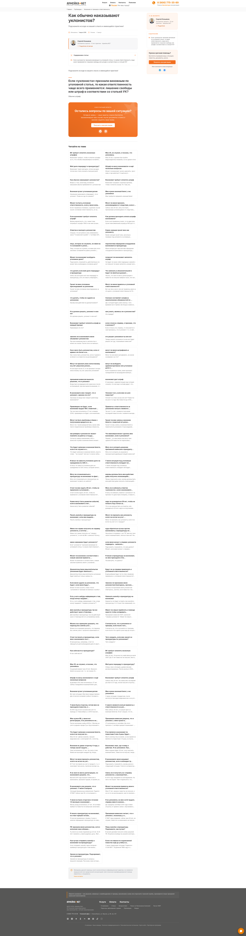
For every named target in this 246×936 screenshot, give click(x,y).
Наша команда (97, 925)
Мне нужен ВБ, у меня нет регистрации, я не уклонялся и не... (84, 720)
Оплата (113, 2)
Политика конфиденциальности (111, 925)
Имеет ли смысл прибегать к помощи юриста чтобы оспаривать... (120, 611)
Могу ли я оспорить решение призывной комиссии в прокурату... (119, 448)
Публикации (78, 9)
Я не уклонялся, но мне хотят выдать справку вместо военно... (119, 801)
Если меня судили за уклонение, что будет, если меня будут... (84, 584)
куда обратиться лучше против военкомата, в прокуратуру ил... (118, 530)
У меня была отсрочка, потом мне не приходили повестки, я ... (84, 706)
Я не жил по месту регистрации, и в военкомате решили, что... (84, 774)
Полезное (132, 2)
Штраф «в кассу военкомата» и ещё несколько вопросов (119, 167)
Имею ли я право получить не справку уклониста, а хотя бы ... (85, 530)
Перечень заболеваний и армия (111, 908)
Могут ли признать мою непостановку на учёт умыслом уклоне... (85, 365)
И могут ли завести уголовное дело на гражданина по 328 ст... (85, 462)
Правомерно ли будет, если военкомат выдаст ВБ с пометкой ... (84, 408)
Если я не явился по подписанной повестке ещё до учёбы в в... (118, 842)
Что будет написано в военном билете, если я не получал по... (85, 733)
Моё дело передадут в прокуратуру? (84, 166)
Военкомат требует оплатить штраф (119, 180)
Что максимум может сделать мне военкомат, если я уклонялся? (119, 435)
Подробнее (161, 26)
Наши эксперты (78, 876)
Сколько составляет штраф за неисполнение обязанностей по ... (118, 299)
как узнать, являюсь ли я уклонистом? (120, 311)
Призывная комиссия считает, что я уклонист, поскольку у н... (119, 814)
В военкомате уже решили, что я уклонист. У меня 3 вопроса (83, 787)
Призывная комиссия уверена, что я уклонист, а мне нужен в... (119, 720)
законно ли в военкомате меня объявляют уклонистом (82, 338)
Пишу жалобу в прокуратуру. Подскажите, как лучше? (117, 828)
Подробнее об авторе (86, 46)
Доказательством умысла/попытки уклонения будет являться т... (84, 570)
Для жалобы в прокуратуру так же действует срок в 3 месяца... (83, 611)
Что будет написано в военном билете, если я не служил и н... (85, 448)
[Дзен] (76, 919)
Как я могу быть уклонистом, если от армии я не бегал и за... (84, 351)
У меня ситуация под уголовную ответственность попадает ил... (118, 462)
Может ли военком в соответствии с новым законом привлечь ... (84, 557)
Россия (114, 5)
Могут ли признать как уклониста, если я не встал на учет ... (118, 516)
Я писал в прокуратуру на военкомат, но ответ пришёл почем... (84, 814)
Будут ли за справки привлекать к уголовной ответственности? (118, 570)
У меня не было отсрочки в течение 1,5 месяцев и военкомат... (84, 801)
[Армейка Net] (76, 4)
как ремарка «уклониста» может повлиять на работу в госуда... (83, 435)
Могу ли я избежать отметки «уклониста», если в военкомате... (119, 489)
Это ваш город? (123, 5)
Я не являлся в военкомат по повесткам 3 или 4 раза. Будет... (118, 733)
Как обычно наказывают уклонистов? (85, 180)
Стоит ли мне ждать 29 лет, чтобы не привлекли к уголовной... (84, 489)
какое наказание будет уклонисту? (84, 542)
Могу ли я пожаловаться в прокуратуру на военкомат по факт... (84, 475)
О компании (104, 906)
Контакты (122, 2)
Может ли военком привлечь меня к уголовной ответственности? (119, 787)
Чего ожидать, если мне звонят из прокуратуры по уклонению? (118, 638)
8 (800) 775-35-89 (168, 2)
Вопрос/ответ (123, 906)
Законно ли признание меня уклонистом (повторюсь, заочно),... (119, 584)
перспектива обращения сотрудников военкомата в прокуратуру (120, 245)
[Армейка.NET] (73, 902)
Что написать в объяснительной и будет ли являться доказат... (118, 272)
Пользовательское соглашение (129, 925)
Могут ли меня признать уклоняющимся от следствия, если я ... (120, 204)
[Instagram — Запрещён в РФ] (101, 919)
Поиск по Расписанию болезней (140, 906)
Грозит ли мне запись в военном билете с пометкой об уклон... (118, 421)
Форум (136, 908)
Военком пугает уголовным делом (83, 191)
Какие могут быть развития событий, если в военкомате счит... (84, 502)
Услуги (104, 2)
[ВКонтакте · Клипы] (93, 919)
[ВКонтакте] (68, 919)
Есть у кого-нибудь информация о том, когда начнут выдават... (85, 597)
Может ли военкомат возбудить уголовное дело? (82, 258)
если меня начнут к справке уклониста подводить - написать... (120, 543)
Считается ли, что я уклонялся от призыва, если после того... (118, 625)
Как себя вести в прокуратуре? (82, 651)
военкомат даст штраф (114, 379)
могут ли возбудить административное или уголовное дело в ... (118, 366)
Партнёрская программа (154, 925)
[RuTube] (85, 919)
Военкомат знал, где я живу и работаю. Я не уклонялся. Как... (117, 747)
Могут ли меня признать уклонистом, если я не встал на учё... (84, 760)
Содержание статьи (81, 55)
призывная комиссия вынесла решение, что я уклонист (82, 380)
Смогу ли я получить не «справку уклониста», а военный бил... (118, 774)
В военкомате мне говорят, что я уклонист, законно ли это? (83, 394)
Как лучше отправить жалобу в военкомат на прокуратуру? (82, 842)
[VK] (106, 131)
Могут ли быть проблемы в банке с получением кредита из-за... (84, 421)
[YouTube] (89, 919)
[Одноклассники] (80, 919)
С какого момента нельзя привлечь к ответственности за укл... (119, 706)
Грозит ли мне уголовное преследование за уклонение (81, 285)
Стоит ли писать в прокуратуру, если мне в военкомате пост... (84, 638)
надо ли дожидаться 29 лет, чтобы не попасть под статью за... (120, 502)
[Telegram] (100, 131)
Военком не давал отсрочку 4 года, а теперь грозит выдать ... (84, 747)
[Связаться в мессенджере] (241, 931)
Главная (69, 9)
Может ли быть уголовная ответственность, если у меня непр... (84, 204)
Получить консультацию (103, 125)
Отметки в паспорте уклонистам (83, 230)
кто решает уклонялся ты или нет (118, 337)
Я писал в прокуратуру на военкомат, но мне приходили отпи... (120, 557)
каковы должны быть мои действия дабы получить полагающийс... (119, 475)
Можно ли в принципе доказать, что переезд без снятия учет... (84, 625)
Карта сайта (142, 925)
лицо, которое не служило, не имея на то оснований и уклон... (85, 245)
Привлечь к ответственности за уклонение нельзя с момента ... (117, 408)
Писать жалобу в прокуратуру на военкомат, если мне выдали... (83, 516)
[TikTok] (97, 919)
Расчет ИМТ (157, 906)
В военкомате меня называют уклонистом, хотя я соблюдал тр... (118, 760)
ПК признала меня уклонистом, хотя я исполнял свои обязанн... (85, 828)
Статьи (113, 906)
